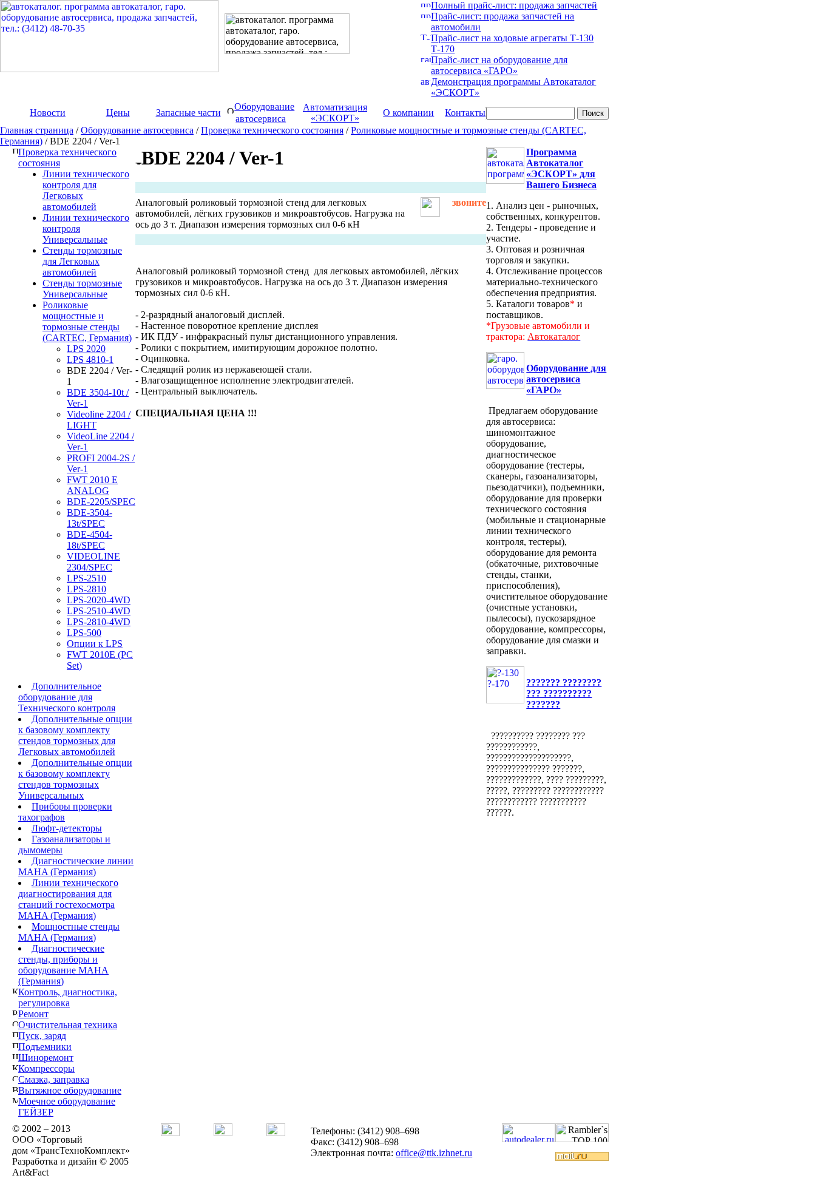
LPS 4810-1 (90, 359)
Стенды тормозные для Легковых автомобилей (82, 261)
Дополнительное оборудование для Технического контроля (66, 697)
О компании (408, 112)
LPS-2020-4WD (98, 600)
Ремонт (33, 1014)
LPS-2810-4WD (98, 622)
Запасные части (188, 112)
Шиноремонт (45, 1057)
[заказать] (430, 213)
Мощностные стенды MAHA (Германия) (69, 932)
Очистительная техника (67, 1025)
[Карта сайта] (223, 1133)
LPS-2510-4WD (98, 611)
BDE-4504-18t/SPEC (89, 539)
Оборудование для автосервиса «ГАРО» (566, 379)
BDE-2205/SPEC (101, 501)
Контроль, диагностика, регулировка (67, 997)
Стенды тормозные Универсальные (82, 288)
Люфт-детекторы (67, 828)
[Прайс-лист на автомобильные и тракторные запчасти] (426, 15)
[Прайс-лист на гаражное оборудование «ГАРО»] (426, 58)
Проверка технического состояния (272, 130)
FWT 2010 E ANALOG (92, 485)
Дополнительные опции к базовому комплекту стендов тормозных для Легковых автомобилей (75, 735)
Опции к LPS (95, 643)
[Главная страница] (170, 1133)
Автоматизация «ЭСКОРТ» (335, 112)
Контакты (465, 112)
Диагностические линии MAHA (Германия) (76, 866)
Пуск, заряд (42, 1036)
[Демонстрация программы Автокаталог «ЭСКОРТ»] (425, 83)
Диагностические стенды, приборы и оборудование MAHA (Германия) (63, 964)
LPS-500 (84, 633)
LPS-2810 (86, 589)
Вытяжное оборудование (69, 1090)
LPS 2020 (86, 349)
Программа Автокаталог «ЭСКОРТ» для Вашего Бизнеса (561, 168)
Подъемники (45, 1046)
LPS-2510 (86, 578)
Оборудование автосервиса (137, 130)
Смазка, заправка (53, 1079)
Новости (48, 112)
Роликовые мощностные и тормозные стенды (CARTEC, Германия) (87, 321)
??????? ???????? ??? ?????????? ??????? (563, 693)
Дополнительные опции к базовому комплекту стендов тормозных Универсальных (75, 779)
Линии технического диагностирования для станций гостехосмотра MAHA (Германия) (68, 899)
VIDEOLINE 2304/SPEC (93, 561)
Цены (118, 112)
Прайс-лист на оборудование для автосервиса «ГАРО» (499, 65)
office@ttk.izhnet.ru (434, 1153)
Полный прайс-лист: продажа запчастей (514, 5)
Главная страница (36, 130)
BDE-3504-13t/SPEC (89, 518)
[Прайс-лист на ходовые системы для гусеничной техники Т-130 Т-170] (426, 37)
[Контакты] (275, 1133)
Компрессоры (46, 1068)
